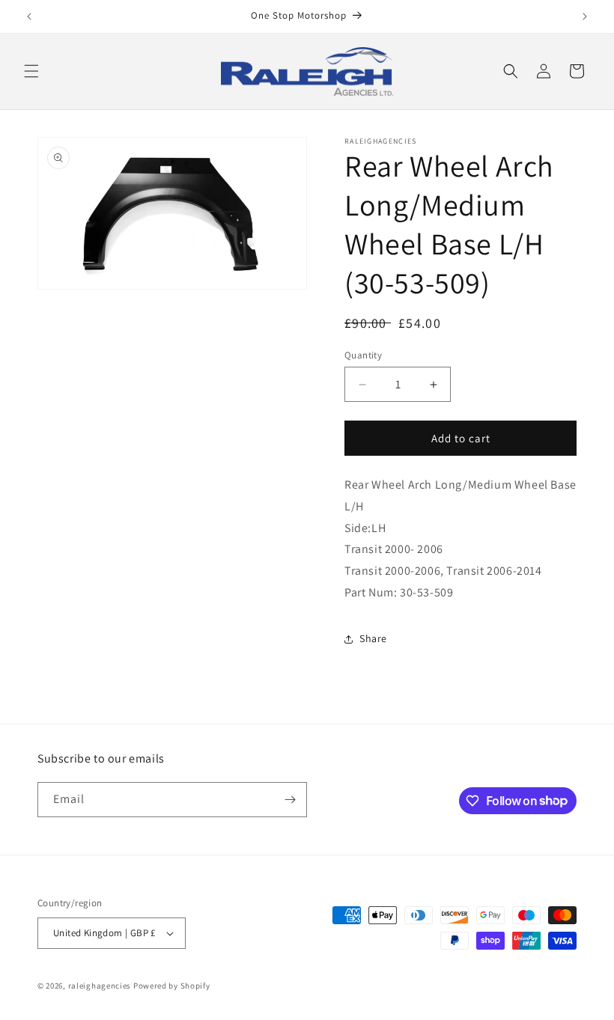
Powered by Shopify (171, 985)
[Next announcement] (584, 16)
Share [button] (373, 638)
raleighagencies (100, 985)
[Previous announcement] (29, 16)
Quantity (363, 355)
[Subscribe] (289, 799)
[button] (31, 71)
